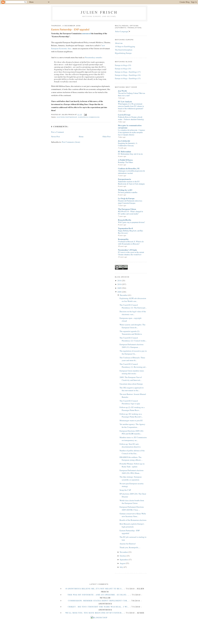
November (124, 552)
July (121, 567)
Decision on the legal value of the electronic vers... (133, 313)
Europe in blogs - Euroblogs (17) (128, 72)
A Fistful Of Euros (125, 159)
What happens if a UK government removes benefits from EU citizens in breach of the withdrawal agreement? (131, 106)
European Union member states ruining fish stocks (132, 372)
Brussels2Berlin (124, 219)
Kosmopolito (123, 239)
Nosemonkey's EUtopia (127, 249)
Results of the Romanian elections (133, 520)
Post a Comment (57, 132)
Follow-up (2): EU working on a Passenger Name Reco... (132, 408)
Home (81, 136)
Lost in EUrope (124, 114)
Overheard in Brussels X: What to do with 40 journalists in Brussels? (131, 242)
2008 (119, 291)
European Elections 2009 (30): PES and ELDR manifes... (132, 432)
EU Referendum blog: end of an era (130, 154)
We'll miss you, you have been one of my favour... (94, 612)
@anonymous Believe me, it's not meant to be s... (94, 588)
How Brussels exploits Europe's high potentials (132, 525)
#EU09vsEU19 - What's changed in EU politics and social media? (130, 212)
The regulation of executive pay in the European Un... (133, 352)
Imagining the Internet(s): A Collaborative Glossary (127, 144)
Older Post (106, 136)
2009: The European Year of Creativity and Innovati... (131, 378)
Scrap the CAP (125, 490)
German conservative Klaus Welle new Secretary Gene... (133, 515)
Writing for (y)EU (125, 190)
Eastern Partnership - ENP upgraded (70, 29)
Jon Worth (122, 90)
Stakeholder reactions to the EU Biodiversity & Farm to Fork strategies (131, 182)
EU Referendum (124, 151)
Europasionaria (124, 179)
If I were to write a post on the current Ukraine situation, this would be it (131, 253)
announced (86, 33)
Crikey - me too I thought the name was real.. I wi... (98, 606)
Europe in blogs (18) (123, 68)
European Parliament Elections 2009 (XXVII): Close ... (132, 508)
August (122, 563)
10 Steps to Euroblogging (125, 46)
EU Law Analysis (125, 101)
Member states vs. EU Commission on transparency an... (133, 439)
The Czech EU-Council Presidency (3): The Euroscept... (133, 306)
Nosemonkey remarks (93, 57)
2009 (119, 288)
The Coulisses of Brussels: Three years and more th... (132, 359)
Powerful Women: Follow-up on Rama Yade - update (132, 465)
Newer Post (55, 136)
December (124, 295)
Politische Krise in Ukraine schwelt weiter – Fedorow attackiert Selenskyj (131, 118)
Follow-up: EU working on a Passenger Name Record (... (131, 415)
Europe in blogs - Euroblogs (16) (128, 75)
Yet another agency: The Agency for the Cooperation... (132, 425)
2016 (119, 280)
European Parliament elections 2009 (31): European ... (131, 346)
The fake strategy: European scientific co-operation (131, 478)
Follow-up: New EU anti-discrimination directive (130, 445)
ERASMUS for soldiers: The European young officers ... (131, 458)
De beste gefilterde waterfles (127, 192)
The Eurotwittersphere (123, 49)
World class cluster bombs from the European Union (132, 502)
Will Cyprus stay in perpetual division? (131, 222)
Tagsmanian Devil (125, 228)
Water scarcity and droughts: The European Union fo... (132, 326)
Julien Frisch (99, 12)
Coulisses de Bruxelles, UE (129, 168)
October (123, 555)
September (124, 559)
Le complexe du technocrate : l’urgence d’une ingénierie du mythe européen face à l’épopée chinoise (131, 132)
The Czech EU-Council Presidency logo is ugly (130, 402)
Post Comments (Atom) (71, 142)
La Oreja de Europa (126, 198)
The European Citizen (127, 209)
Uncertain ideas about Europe (131, 384)
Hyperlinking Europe (123, 53)
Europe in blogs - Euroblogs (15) (128, 78)
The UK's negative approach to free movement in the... (132, 389)
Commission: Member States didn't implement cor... (98, 600)
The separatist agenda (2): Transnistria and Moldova (131, 332)
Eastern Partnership (67, 117)
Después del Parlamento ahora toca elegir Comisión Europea (130, 202)
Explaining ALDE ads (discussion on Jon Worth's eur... (133, 299)
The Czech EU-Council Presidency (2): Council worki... (133, 339)
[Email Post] (85, 114)
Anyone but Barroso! (128, 543)
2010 (119, 284)
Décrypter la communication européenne (129, 126)
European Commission (88, 117)
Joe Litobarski (124, 140)
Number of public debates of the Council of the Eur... (132, 452)
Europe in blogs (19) (123, 65)
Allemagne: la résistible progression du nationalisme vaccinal (131, 172)
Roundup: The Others (125, 162)
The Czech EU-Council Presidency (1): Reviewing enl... (133, 365)
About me (119, 43)
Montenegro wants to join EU (131, 420)
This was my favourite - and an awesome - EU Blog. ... (98, 594)
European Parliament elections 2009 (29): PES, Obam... (131, 472)
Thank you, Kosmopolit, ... (130, 547)
